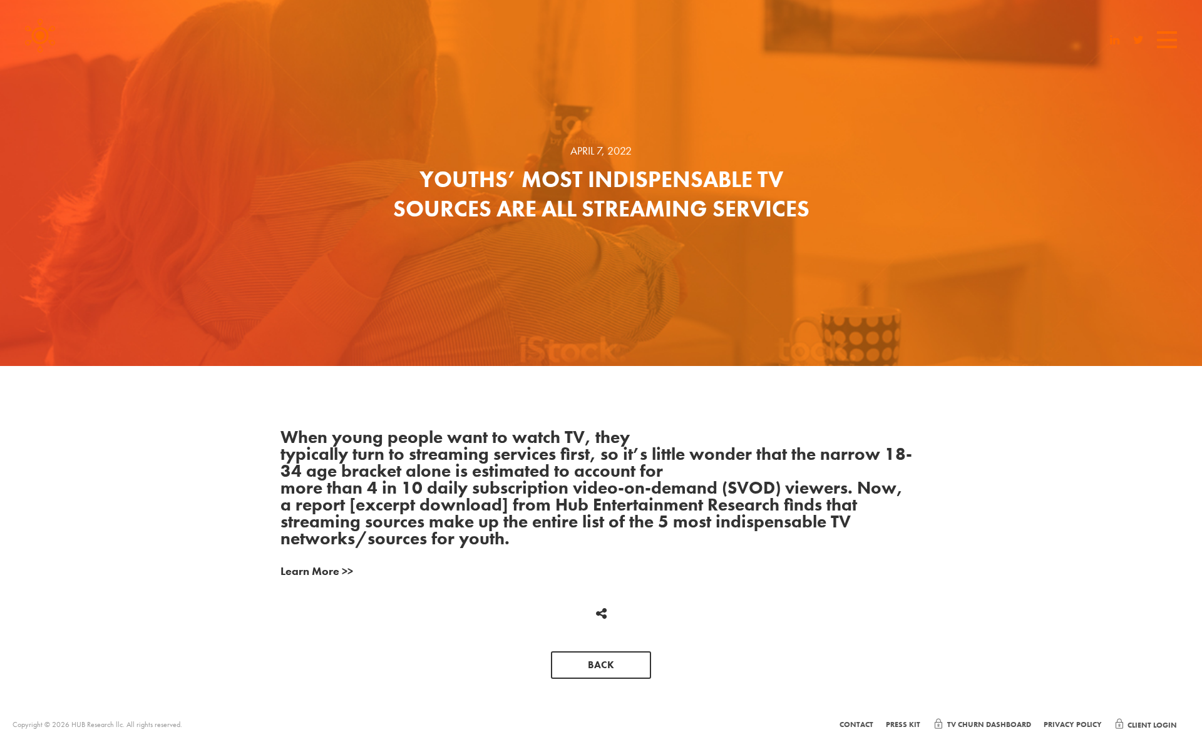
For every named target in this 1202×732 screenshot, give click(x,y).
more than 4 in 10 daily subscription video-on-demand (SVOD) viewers (564, 487)
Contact (856, 724)
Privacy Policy (1073, 724)
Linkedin (1114, 41)
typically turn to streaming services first (435, 453)
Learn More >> (316, 571)
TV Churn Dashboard (989, 724)
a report (312, 504)
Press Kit (903, 724)
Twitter (1138, 41)
